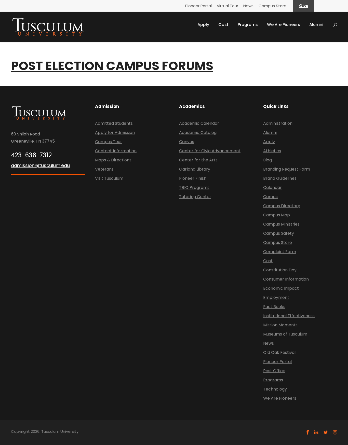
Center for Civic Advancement (209, 151)
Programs (248, 24)
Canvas (186, 142)
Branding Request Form (286, 169)
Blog (267, 160)
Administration (277, 123)
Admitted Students (114, 123)
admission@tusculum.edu (40, 165)
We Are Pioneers (283, 24)
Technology (275, 389)
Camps (270, 197)
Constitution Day (280, 270)
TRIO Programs (194, 187)
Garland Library (194, 169)
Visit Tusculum (109, 178)
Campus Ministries (281, 224)
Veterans (104, 169)
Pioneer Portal (198, 5)
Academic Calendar (199, 123)
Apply (203, 24)
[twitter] (325, 432)
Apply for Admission (115, 132)
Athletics (272, 151)
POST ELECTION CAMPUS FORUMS (112, 65)
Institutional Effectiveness (289, 316)
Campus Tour (108, 142)
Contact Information (116, 151)
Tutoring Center (195, 197)
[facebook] (307, 432)
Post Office (274, 371)
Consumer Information (286, 279)
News (248, 5)
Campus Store (272, 5)
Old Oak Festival (279, 352)
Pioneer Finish (192, 178)
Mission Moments (280, 325)
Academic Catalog (198, 132)
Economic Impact (281, 288)
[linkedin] (316, 432)
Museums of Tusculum (285, 334)
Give (303, 5)
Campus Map (276, 215)
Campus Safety (278, 233)
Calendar (272, 187)
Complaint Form (279, 252)
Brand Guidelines (280, 178)
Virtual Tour (227, 5)
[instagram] (335, 432)
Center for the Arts (198, 160)
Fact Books (274, 307)
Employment (276, 297)
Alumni (316, 24)
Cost (223, 24)
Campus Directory (281, 206)
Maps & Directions (113, 160)
